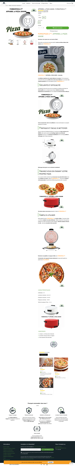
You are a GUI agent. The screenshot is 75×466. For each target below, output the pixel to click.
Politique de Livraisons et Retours (9, 448)
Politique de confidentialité (8, 450)
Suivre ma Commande (36, 3)
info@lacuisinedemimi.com (61, 448)
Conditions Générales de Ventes (9, 453)
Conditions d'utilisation (7, 454)
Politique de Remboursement (8, 451)
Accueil (23, 3)
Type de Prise (40, 20)
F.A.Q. (4, 458)
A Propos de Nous (44, 3)
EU (39, 22)
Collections (28, 3)
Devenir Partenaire (6, 459)
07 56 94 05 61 (59, 446)
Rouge (40, 17)
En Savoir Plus (44, 462)
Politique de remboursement (8, 456)
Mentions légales (6, 446)
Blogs (51, 3)
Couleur (39, 15)
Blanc (44, 17)
